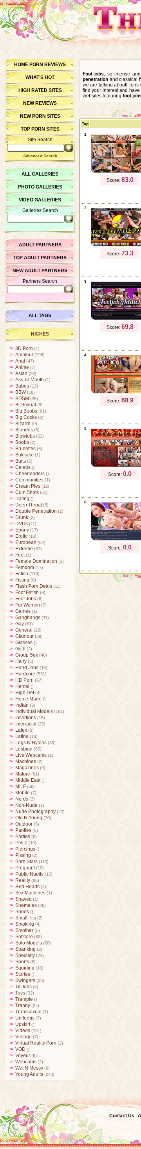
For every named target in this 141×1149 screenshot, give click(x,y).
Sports (22, 961)
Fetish (21, 573)
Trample (24, 999)
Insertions (25, 717)
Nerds (21, 799)
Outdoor (24, 824)
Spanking (25, 949)
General (24, 630)
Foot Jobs (25, 598)
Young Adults (29, 1074)
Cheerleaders (30, 473)
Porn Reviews (47, 64)
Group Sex (26, 655)
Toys (20, 993)
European (25, 542)
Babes (22, 386)
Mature (22, 774)
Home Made (28, 699)
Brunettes (25, 448)
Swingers (25, 980)
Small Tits (25, 918)
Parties (22, 836)
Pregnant (25, 868)
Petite (21, 843)
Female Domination (36, 561)
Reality (22, 880)
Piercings (25, 849)
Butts (20, 461)
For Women (27, 605)
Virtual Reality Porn (35, 1043)
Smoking (24, 924)
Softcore (24, 936)
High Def (24, 692)
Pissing (23, 855)
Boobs (22, 442)
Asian (21, 373)
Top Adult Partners (40, 257)
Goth (20, 649)
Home (21, 64)
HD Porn (24, 680)
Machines (25, 761)
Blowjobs (25, 436)
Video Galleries (40, 200)
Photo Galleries (40, 187)
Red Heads (27, 886)
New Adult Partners (40, 270)
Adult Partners (40, 245)
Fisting (22, 580)
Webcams (25, 1062)
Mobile (22, 792)
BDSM (22, 398)
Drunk (21, 517)
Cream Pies (27, 486)
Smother (24, 930)
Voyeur (22, 1055)
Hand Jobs (26, 667)
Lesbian (24, 749)
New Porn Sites (40, 116)
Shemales (26, 905)
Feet (20, 555)
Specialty (25, 955)
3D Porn (24, 348)
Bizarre (23, 423)
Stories (22, 974)
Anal (20, 361)
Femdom (24, 567)
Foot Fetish (27, 592)
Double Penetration (36, 511)
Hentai (22, 686)
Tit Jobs (23, 986)
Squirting (24, 968)
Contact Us (121, 1115)
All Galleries (40, 174)
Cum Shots (27, 492)
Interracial (25, 724)
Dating (22, 498)
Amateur (24, 354)
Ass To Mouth (29, 379)
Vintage (23, 1036)
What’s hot (39, 77)
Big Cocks (26, 417)
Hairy (21, 661)
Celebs (23, 467)
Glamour (24, 636)
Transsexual (28, 1011)
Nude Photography (35, 811)
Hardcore (25, 674)
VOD (20, 1049)
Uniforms (24, 1018)
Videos (22, 1030)
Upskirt (22, 1024)
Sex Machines (30, 893)
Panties (23, 830)
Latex (21, 730)
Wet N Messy (29, 1068)
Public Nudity (29, 874)
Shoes (22, 911)
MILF (20, 786)
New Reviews (40, 103)
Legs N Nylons (31, 742)
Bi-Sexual (25, 405)
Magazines (27, 767)
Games (23, 611)
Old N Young (28, 817)
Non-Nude (26, 805)
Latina (22, 736)
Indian (22, 705)
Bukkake (24, 455)
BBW (20, 392)
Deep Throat (28, 505)
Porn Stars (26, 861)
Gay (19, 624)
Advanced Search (40, 156)
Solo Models (28, 943)
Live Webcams (31, 755)
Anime (22, 367)
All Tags (40, 315)
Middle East (27, 780)
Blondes (24, 430)
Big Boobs (26, 411)
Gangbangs (27, 617)
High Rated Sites (40, 90)
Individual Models (34, 711)
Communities (29, 480)
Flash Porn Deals (33, 586)
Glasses (24, 642)
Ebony (22, 530)
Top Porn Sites (40, 129)
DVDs (21, 523)
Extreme (24, 548)
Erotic (21, 536)
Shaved (23, 899)
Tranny (22, 1005)
